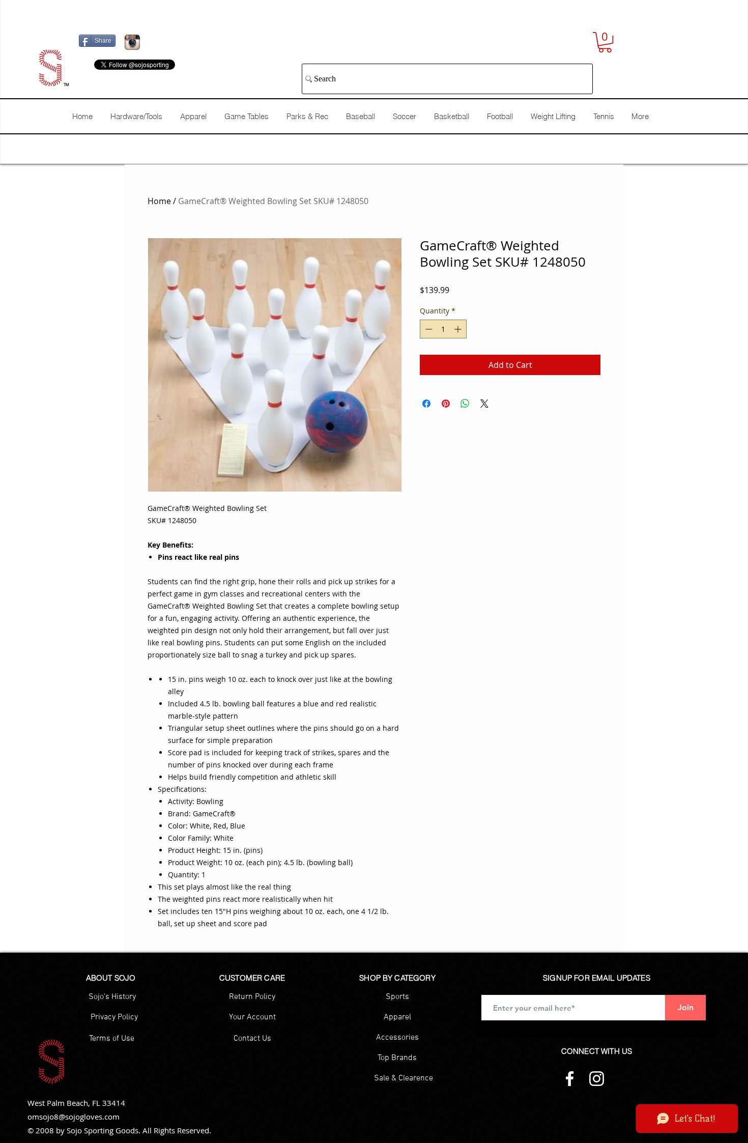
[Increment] (458, 329)
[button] (605, 42)
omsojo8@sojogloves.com (73, 1116)
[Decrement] (427, 329)
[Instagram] (597, 1079)
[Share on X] (484, 403)
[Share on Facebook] (426, 403)
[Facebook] (570, 1079)
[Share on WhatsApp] (465, 403)
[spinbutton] (443, 329)
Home (159, 201)
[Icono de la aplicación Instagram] (132, 42)
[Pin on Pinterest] (446, 403)
